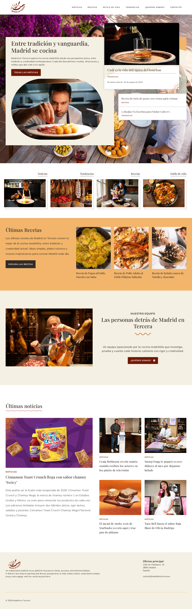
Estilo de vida (111, 7)
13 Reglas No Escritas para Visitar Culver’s (145, 111)
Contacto (176, 7)
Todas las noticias (26, 72)
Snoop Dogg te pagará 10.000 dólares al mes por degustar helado (163, 466)
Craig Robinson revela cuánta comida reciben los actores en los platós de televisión (118, 466)
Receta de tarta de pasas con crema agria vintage (149, 98)
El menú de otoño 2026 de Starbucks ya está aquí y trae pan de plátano (117, 528)
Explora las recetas (20, 264)
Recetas (92, 7)
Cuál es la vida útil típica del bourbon (134, 70)
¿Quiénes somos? (155, 7)
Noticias (77, 7)
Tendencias (132, 7)
